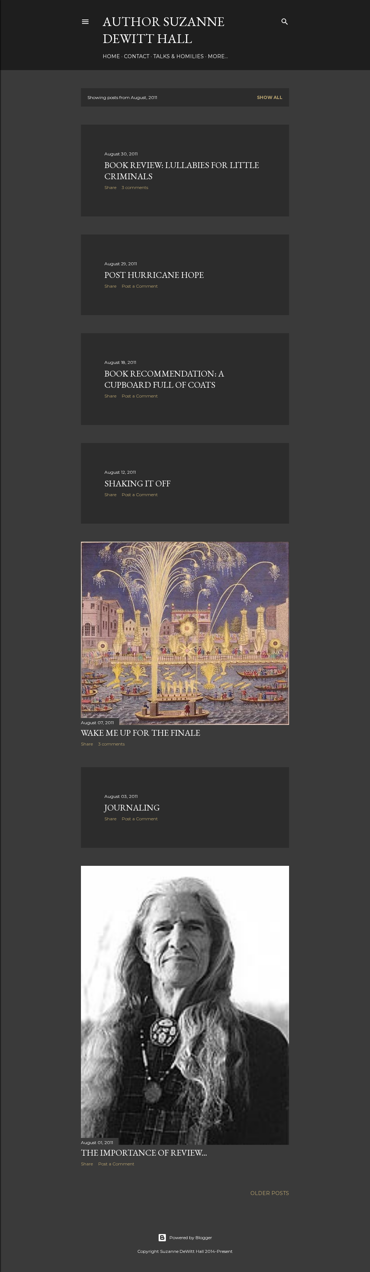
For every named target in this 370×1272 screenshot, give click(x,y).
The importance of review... (144, 1152)
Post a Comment (140, 286)
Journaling (132, 807)
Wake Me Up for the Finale (140, 732)
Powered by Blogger (190, 1237)
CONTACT (136, 56)
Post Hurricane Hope (154, 274)
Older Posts (269, 1193)
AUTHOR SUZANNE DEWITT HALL (163, 30)
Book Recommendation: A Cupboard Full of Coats (164, 379)
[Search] (284, 20)
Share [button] (110, 187)
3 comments (135, 187)
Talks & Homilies (178, 56)
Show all (270, 97)
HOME (111, 56)
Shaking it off (137, 483)
